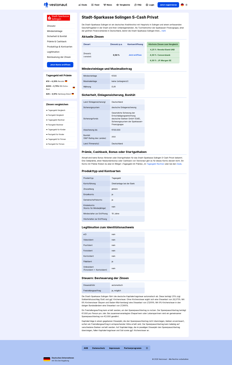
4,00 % (153, 55)
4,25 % (153, 49)
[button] (123, 4)
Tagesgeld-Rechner (155, 164)
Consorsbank (163, 55)
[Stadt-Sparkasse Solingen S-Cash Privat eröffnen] (60, 18)
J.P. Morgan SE (164, 60)
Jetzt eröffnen (135, 55)
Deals (179, 164)
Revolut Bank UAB (166, 49)
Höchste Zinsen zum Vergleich (163, 44)
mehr (164, 31)
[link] (56, 5)
